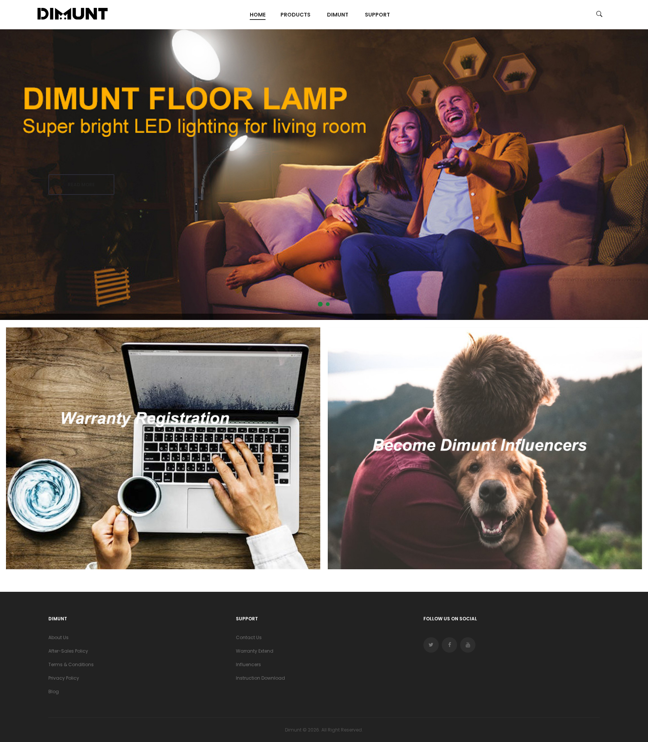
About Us (58, 637)
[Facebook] (449, 645)
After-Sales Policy (68, 651)
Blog (53, 691)
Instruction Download (260, 678)
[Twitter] (431, 645)
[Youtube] (468, 645)
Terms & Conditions (71, 664)
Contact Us (249, 637)
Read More (81, 189)
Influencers (248, 664)
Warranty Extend (254, 651)
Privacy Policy (63, 678)
